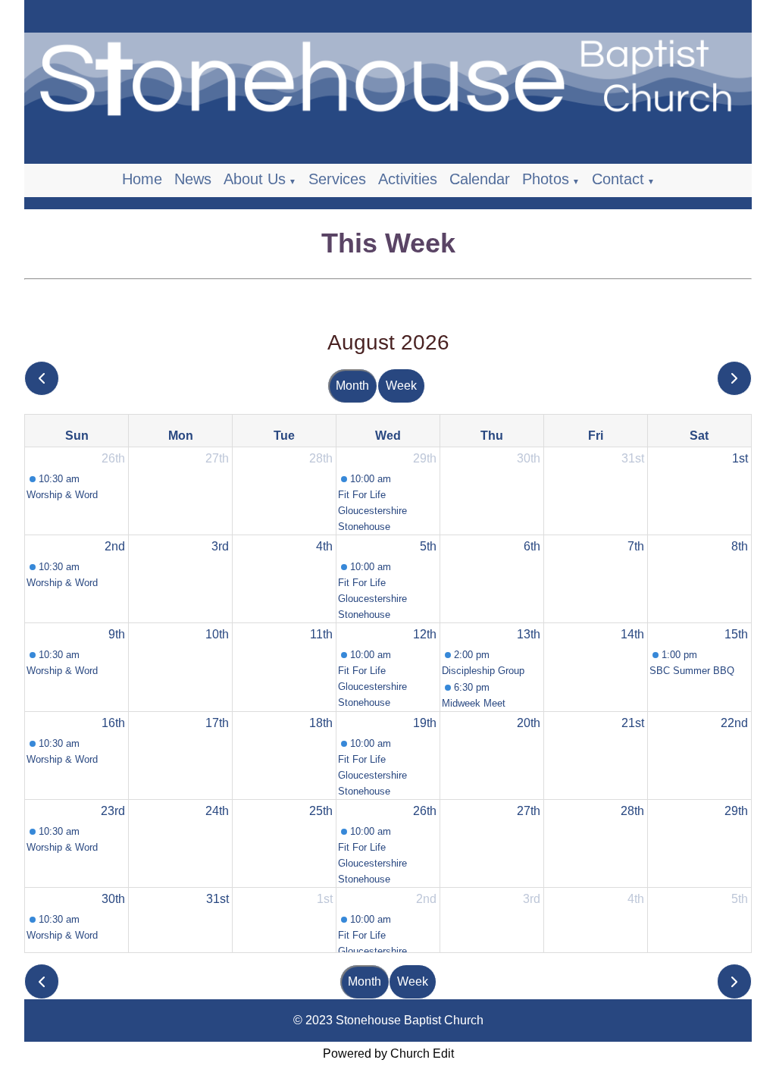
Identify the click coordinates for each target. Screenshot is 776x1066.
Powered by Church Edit (388, 1053)
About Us (255, 179)
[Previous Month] (41, 379)
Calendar (479, 179)
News (192, 179)
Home (142, 179)
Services (337, 179)
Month (352, 385)
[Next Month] (734, 379)
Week (401, 385)
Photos (545, 179)
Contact (618, 179)
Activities (407, 179)
